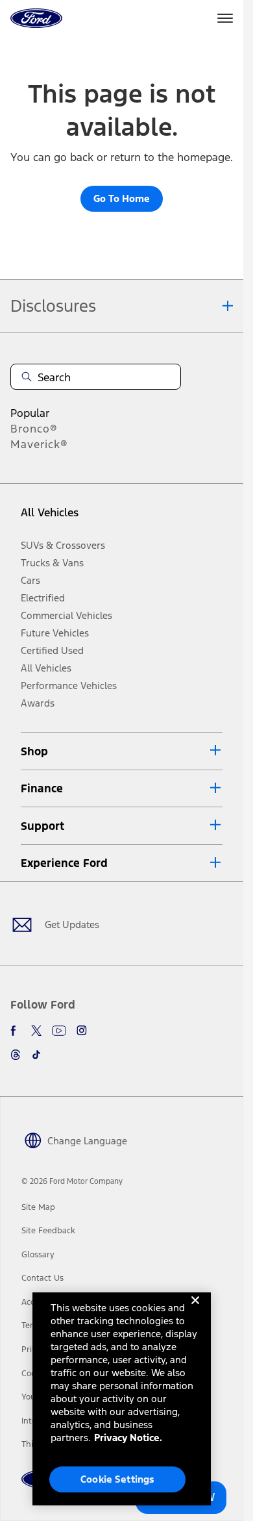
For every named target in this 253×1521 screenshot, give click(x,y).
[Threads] (15, 1055)
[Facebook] (15, 1030)
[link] (38, 1207)
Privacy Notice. (128, 1437)
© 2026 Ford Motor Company (72, 1181)
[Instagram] (82, 1030)
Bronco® (34, 428)
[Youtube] (59, 1030)
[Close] (195, 1310)
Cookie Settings (117, 1479)
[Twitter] (36, 1030)
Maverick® (39, 444)
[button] (122, 751)
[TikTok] (36, 1055)
